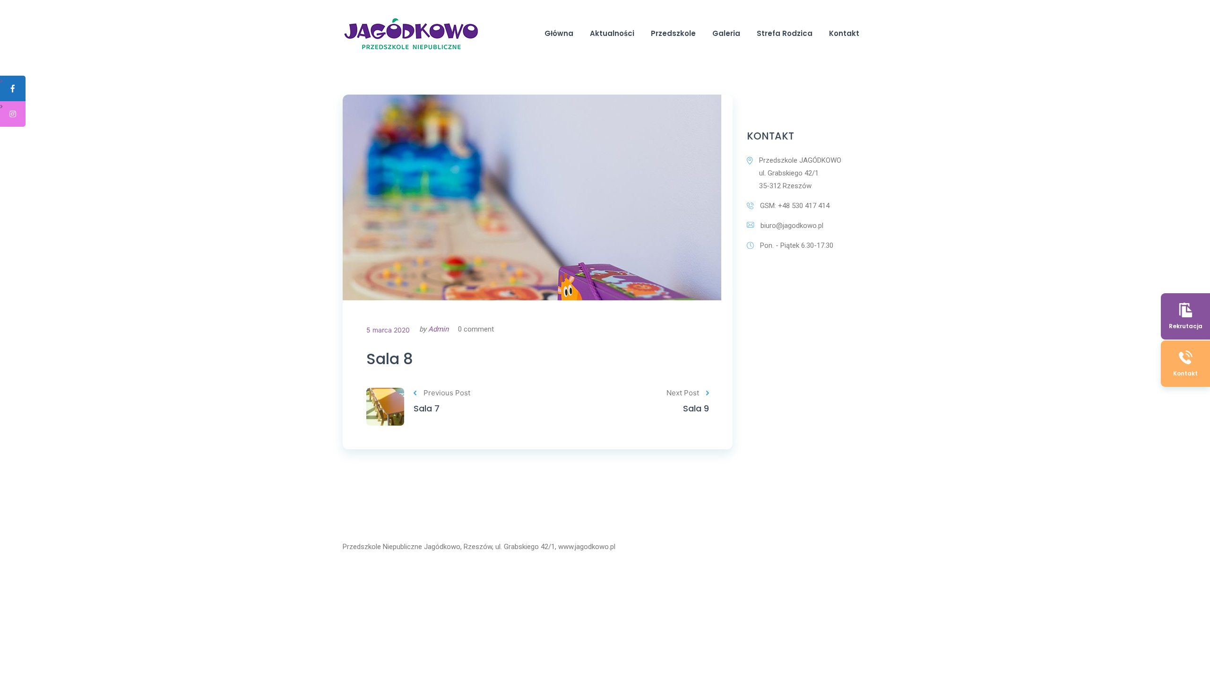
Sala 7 (427, 408)
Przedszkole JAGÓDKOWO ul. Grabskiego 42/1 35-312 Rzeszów (800, 173)
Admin (438, 329)
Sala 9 (696, 408)
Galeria (726, 33)
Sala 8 (389, 359)
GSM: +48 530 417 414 (795, 205)
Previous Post (447, 392)
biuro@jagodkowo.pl (792, 225)
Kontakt (844, 33)
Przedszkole (673, 33)
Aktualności (612, 33)
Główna (558, 33)
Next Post (682, 392)
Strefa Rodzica (784, 33)
